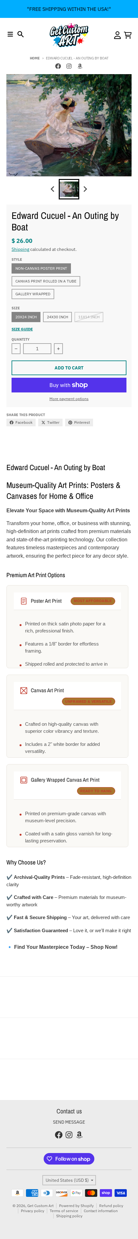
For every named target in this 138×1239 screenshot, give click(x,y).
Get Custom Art (40, 1205)
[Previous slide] (52, 189)
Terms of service (64, 1210)
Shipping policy (69, 1215)
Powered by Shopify (76, 1205)
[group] (69, 189)
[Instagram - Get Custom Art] (69, 66)
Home (35, 58)
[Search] (20, 34)
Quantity (21, 339)
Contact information (101, 1210)
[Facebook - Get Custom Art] (58, 66)
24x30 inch (57, 316)
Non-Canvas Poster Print (41, 268)
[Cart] (128, 35)
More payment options (69, 398)
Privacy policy (32, 1210)
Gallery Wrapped (32, 293)
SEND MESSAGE (69, 1122)
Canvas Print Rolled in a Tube (45, 281)
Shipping (20, 249)
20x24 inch (26, 316)
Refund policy (111, 1205)
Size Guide (22, 329)
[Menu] (10, 34)
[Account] (117, 35)
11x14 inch (88, 316)
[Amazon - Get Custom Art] (80, 66)
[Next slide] (85, 189)
